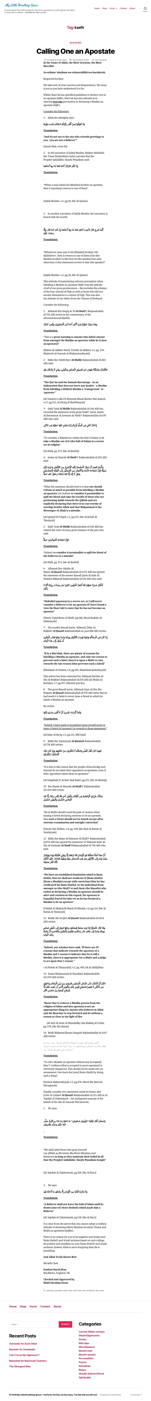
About (132, 8)
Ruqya (82, 1370)
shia (97, 1290)
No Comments (101, 60)
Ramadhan (84, 1366)
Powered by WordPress (110, 1395)
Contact (123, 8)
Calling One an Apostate (75, 51)
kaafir (65, 1290)
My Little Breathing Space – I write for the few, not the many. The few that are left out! (57, 1395)
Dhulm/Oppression (89, 1335)
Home (97, 8)
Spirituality (85, 1377)
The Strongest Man (19, 1366)
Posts (112, 8)
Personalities (86, 1358)
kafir (75, 1290)
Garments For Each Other (23, 1343)
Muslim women (87, 1354)
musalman (90, 1290)
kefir (80, 1290)
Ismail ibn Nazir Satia (58, 60)
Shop (104, 8)
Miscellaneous (87, 1347)
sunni (102, 1290)
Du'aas (82, 1339)
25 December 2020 (81, 60)
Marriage (84, 1343)
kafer (70, 1290)
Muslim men (75, 43)
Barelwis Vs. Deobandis (22, 1349)
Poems (82, 1362)
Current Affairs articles (92, 1331)
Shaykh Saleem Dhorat (91, 1373)
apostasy (50, 1290)
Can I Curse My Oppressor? (24, 1355)
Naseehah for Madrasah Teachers (28, 1360)
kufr (84, 1290)
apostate (58, 1290)
